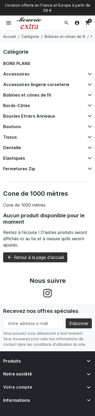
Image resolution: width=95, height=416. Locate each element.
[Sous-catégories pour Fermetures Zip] (89, 168)
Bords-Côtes (16, 105)
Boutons (12, 126)
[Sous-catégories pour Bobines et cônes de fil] (89, 95)
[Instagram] (47, 292)
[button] (66, 23)
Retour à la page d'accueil (35, 257)
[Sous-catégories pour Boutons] (89, 126)
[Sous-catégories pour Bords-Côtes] (89, 105)
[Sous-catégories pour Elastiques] (89, 158)
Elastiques (14, 158)
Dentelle (12, 147)
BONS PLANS (16, 63)
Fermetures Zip (19, 168)
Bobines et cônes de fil (27, 95)
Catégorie (15, 52)
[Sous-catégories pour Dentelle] (89, 147)
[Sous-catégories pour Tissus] (89, 137)
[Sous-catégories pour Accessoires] (89, 74)
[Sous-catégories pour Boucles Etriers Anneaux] (89, 116)
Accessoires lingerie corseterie (36, 84)
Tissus (10, 137)
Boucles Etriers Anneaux (29, 116)
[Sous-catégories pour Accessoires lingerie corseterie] (89, 84)
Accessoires (16, 74)
